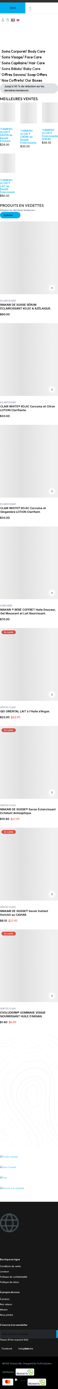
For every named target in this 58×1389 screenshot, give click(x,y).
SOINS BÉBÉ (6, 605)
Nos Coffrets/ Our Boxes (22, 80)
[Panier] (7, 20)
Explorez (8, 215)
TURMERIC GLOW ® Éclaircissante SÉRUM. (50, 134)
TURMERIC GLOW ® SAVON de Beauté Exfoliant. (6, 135)
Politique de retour (9, 1282)
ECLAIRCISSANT (8, 300)
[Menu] (12, 7)
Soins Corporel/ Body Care (23, 51)
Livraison (4, 1271)
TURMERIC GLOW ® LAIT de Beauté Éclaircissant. (7, 186)
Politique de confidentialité (13, 1277)
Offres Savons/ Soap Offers (24, 74)
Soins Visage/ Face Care (22, 57)
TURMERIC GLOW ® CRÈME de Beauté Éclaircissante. (28, 136)
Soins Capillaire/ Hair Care (23, 63)
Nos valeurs (6, 1304)
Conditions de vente (10, 1266)
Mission (4, 1309)
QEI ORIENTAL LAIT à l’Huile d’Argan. (25, 711)
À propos (4, 1299)
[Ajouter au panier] (52, 288)
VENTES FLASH (8, 707)
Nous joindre (6, 1315)
